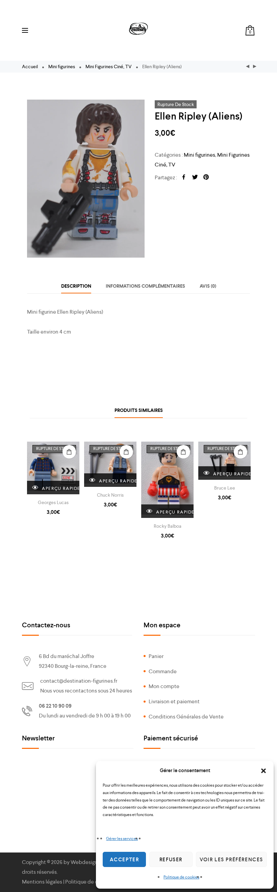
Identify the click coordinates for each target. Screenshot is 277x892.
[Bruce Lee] (224, 461)
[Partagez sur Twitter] (195, 177)
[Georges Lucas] (53, 468)
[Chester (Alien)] (255, 67)
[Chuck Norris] (110, 464)
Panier (156, 656)
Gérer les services (122, 838)
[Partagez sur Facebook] (183, 177)
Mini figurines (61, 66)
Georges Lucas (53, 502)
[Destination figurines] (138, 29)
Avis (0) (208, 286)
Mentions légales (42, 881)
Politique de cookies (181, 877)
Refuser (170, 859)
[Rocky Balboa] (167, 480)
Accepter (124, 859)
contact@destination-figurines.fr (78, 680)
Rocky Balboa (167, 526)
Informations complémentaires (145, 286)
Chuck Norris (110, 495)
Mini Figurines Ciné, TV (108, 66)
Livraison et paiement (174, 701)
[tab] (76, 286)
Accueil (30, 66)
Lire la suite (69, 451)
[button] (263, 770)
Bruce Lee (224, 488)
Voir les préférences (231, 859)
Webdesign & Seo (91, 862)
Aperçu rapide (60, 488)
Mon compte (164, 686)
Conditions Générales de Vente (186, 716)
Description (76, 286)
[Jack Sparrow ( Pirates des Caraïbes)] (248, 67)
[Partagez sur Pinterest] (206, 177)
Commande (163, 671)
